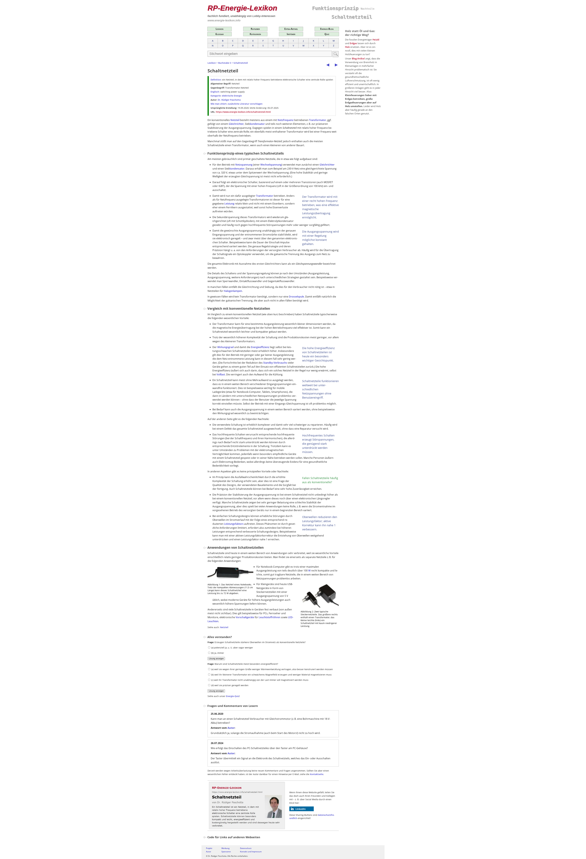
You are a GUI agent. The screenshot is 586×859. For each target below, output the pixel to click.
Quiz (326, 34)
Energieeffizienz (260, 347)
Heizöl (376, 39)
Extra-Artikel (291, 29)
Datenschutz (245, 848)
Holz (347, 46)
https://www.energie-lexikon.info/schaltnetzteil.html (243, 111)
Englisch (215, 91)
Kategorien (255, 34)
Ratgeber (255, 29)
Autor (231, 728)
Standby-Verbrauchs (275, 362)
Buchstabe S (224, 62)
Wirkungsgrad (225, 347)
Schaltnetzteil (240, 62)
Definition (216, 79)
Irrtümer (291, 34)
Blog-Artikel (358, 58)
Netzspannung (243, 164)
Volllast (221, 374)
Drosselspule (296, 296)
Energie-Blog (327, 29)
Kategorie (216, 95)
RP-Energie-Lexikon (242, 8)
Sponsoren (226, 851)
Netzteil (234, 120)
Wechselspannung (271, 164)
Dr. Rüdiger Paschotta (229, 99)
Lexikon (219, 29)
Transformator (317, 120)
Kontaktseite (316, 774)
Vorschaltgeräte (245, 617)
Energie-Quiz (232, 696)
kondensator (257, 124)
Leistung (229, 203)
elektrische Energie (232, 95)
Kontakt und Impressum (251, 851)
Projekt (209, 848)
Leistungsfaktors (234, 523)
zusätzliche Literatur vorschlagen (245, 103)
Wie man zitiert (218, 103)
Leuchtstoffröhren (269, 617)
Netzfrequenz (286, 120)
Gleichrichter (236, 124)
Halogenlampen (233, 291)
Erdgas (353, 43)
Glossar (219, 34)
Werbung (225, 848)
